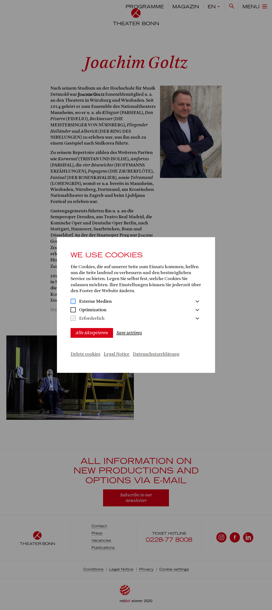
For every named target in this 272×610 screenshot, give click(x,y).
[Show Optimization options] (197, 310)
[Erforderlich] (73, 319)
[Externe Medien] (73, 302)
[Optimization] (73, 310)
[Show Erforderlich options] (197, 318)
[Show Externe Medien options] (197, 301)
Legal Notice (116, 354)
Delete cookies (85, 354)
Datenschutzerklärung (156, 354)
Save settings (129, 332)
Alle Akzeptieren (92, 332)
